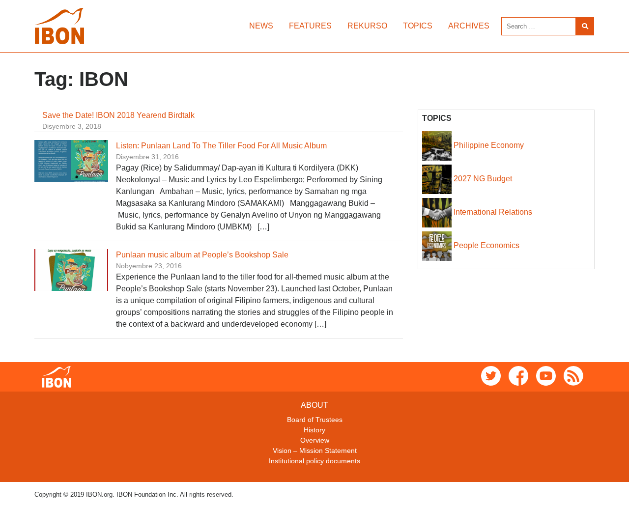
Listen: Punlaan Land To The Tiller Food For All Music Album (221, 145)
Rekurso (367, 26)
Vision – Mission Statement (315, 450)
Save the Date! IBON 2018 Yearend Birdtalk (118, 115)
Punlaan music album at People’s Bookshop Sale (202, 255)
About (314, 405)
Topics (417, 26)
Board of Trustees (315, 419)
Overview (314, 440)
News (261, 26)
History (314, 430)
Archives (468, 26)
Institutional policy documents (314, 461)
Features (310, 26)
